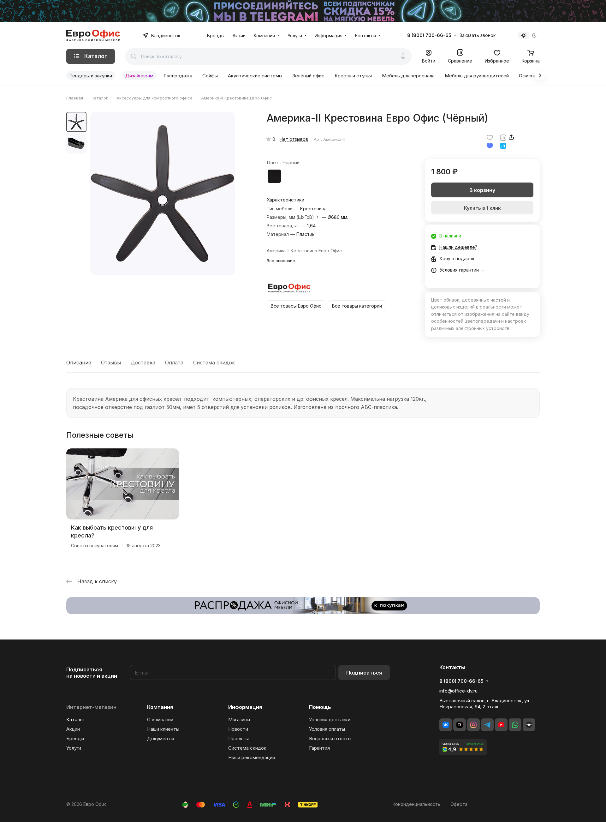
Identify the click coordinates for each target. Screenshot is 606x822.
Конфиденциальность (416, 804)
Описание (78, 362)
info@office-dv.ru (458, 691)
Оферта (458, 804)
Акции (73, 729)
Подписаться (364, 672)
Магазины (239, 720)
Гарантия (319, 748)
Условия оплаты (327, 729)
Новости (238, 729)
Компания (160, 707)
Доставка (143, 362)
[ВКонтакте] (445, 724)
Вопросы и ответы (330, 738)
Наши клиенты (163, 729)
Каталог (75, 720)
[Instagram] (473, 724)
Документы (160, 738)
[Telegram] (487, 724)
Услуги (73, 748)
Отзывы (111, 362)
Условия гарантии (459, 270)
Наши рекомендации (251, 757)
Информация (245, 707)
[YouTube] (501, 724)
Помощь (320, 707)
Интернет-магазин (91, 707)
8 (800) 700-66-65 (429, 35)
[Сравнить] (503, 137)
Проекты (238, 738)
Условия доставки (329, 720)
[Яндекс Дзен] (529, 724)
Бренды (75, 738)
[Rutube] (459, 724)
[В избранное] (489, 137)
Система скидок (214, 362)
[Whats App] (515, 724)
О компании (160, 720)
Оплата (174, 362)
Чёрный (274, 176)
